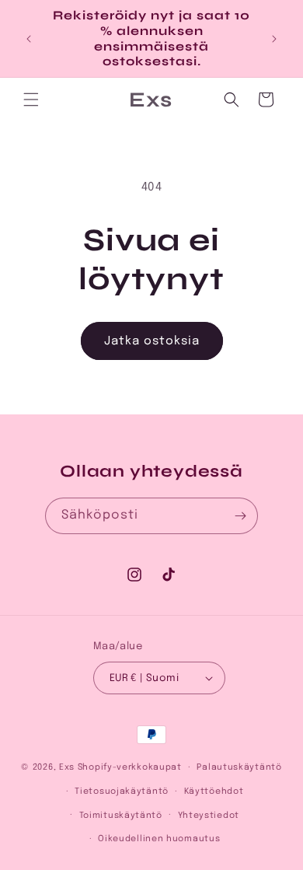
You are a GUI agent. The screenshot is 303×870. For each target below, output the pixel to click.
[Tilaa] (240, 516)
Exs (67, 767)
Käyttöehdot (214, 791)
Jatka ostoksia (152, 341)
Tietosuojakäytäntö (122, 791)
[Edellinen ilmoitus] (29, 39)
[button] (31, 99)
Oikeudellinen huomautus (159, 839)
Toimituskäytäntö (120, 815)
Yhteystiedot (208, 815)
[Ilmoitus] (274, 39)
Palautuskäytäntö (239, 767)
